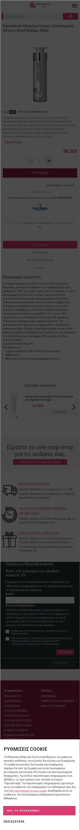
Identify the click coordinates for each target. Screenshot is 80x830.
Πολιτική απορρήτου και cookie (28, 790)
